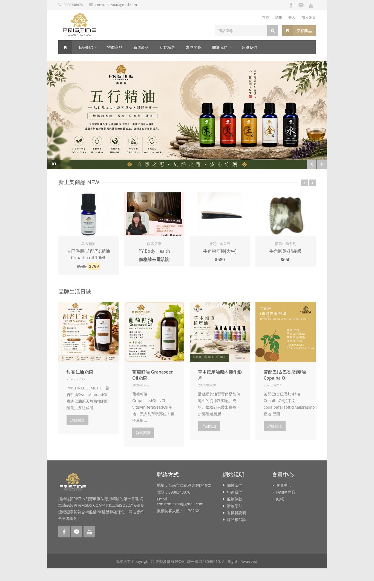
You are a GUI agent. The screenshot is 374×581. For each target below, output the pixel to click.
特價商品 (114, 47)
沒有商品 (304, 30)
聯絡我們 (234, 492)
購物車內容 (285, 492)
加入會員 (308, 17)
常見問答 (193, 47)
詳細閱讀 (77, 420)
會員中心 (284, 485)
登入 (291, 17)
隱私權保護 (236, 519)
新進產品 (141, 47)
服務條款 (234, 499)
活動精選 (167, 47)
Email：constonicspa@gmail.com (180, 501)
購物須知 (234, 505)
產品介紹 (85, 47)
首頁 (265, 17)
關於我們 (220, 47)
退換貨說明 (236, 512)
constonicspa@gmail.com (116, 4)
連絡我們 (249, 47)
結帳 (278, 17)
